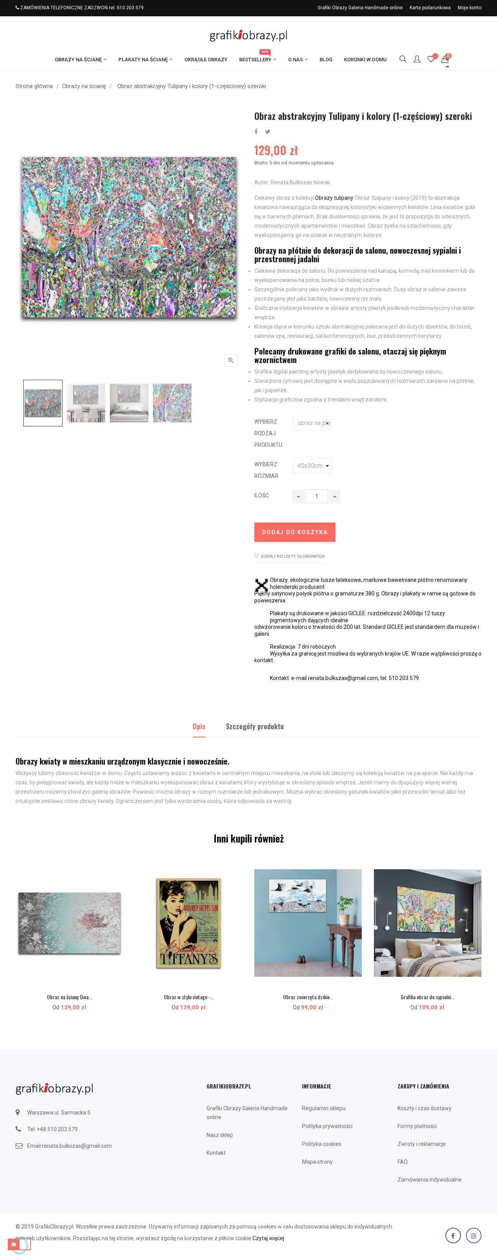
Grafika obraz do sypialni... (427, 997)
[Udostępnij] (256, 132)
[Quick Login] (414, 60)
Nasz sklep (220, 1135)
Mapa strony (317, 1162)
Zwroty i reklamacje (422, 1144)
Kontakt (216, 1153)
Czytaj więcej (268, 1238)
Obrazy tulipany (334, 198)
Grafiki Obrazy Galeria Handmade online (360, 7)
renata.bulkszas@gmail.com (77, 1146)
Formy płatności (417, 1126)
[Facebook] (453, 1235)
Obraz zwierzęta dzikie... (308, 997)
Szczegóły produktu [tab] (255, 726)
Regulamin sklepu (324, 1108)
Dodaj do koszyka (295, 532)
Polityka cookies (321, 1144)
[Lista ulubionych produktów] (430, 60)
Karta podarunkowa (430, 7)
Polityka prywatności (327, 1126)
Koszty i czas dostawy (425, 1108)
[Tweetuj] (268, 132)
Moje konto (469, 7)
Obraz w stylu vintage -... (189, 997)
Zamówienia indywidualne (430, 1180)
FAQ (403, 1162)
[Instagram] (473, 1235)
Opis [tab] (199, 726)
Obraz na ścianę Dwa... (69, 997)
